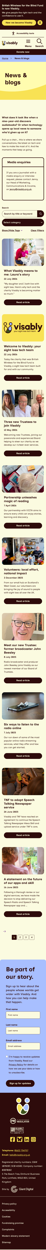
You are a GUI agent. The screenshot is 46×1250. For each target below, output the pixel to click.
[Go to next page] (4, 931)
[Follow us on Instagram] (33, 1139)
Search (39, 46)
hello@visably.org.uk (19, 1155)
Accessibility (8, 1210)
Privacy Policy (16, 1064)
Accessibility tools (25, 33)
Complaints (8, 1229)
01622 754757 (21, 1150)
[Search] (40, 213)
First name (12, 1009)
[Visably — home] (10, 43)
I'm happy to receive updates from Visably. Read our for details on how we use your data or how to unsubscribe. (24, 1064)
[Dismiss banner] (40, 22)
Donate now (23, 52)
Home (5, 58)
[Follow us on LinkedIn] (26, 1139)
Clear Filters (37, 230)
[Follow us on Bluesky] (19, 1139)
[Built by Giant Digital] (22, 1189)
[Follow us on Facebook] (12, 1139)
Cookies (6, 1216)
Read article (23, 302)
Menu (28, 46)
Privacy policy (9, 1203)
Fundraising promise (13, 1223)
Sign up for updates (20, 1083)
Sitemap (6, 1242)
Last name (11, 1025)
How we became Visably (19, 22)
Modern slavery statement (16, 1236)
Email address (14, 1040)
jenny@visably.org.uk (21, 189)
